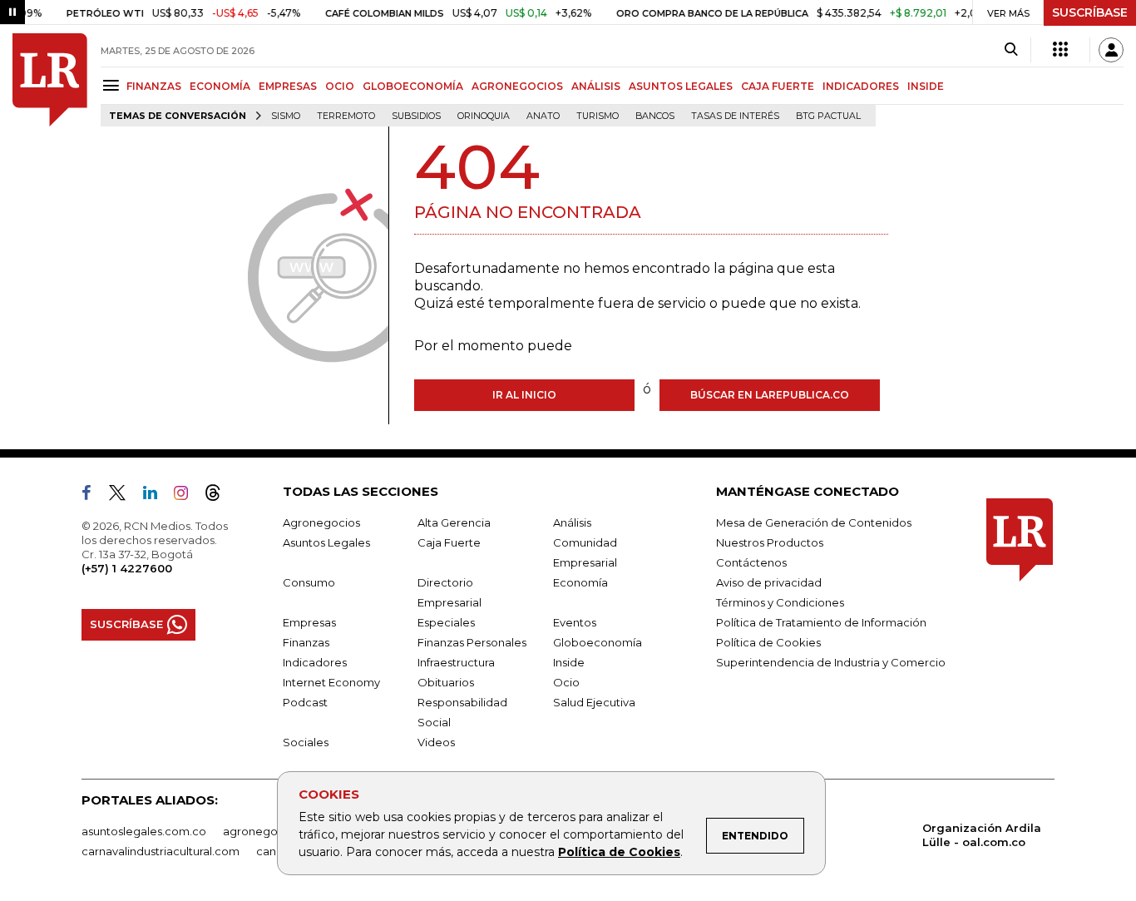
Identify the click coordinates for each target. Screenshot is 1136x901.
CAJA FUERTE (777, 86)
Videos (436, 742)
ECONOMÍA (220, 86)
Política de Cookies (619, 851)
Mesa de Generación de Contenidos (813, 522)
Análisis (572, 522)
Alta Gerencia (454, 522)
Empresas (309, 622)
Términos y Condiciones (780, 602)
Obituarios (445, 682)
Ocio (566, 682)
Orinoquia (483, 116)
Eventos (574, 622)
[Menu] (113, 85)
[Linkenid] (156, 495)
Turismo (597, 116)
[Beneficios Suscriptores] (1060, 50)
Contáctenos (751, 562)
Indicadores (315, 662)
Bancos (654, 116)
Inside (569, 662)
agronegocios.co (269, 831)
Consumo (309, 582)
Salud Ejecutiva (594, 702)
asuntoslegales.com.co (143, 831)
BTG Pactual (828, 116)
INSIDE (925, 86)
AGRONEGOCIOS (517, 86)
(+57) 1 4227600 (126, 568)
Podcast (305, 702)
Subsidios (416, 116)
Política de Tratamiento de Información (821, 622)
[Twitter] (124, 495)
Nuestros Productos (769, 542)
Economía (580, 582)
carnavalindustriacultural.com (160, 851)
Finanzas (306, 642)
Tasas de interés (735, 116)
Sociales (305, 742)
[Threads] (220, 495)
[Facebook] (93, 495)
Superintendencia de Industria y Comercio (831, 662)
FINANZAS (153, 86)
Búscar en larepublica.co (769, 395)
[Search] (1011, 50)
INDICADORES (860, 86)
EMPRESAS (288, 86)
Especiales (446, 622)
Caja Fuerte (449, 542)
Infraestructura (456, 662)
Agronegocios (321, 522)
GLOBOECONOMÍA (413, 86)
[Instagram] (187, 495)
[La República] (49, 79)
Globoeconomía (597, 642)
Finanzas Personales (471, 642)
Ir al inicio (524, 395)
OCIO (339, 86)
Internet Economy (331, 682)
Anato (543, 116)
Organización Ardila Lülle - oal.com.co (981, 835)
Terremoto (346, 116)
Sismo (285, 116)
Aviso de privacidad (769, 582)
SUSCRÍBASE (1090, 12)
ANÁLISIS (595, 86)
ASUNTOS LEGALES (681, 86)
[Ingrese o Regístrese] (1111, 49)
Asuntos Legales (326, 542)
